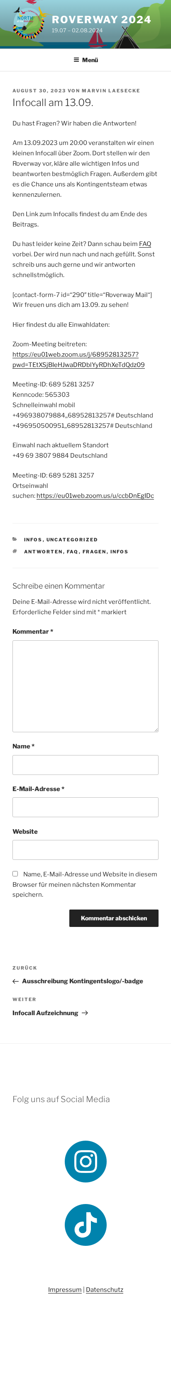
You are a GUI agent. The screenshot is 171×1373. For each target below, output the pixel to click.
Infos (33, 540)
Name (23, 746)
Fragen (95, 552)
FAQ (145, 244)
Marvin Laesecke (111, 91)
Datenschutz (104, 1289)
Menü (90, 59)
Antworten (43, 552)
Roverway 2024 (102, 20)
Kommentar (32, 631)
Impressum (65, 1289)
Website (25, 831)
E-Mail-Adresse (38, 789)
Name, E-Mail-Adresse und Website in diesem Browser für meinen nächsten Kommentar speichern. (84, 885)
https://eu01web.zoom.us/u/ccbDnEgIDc (95, 495)
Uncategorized (72, 540)
